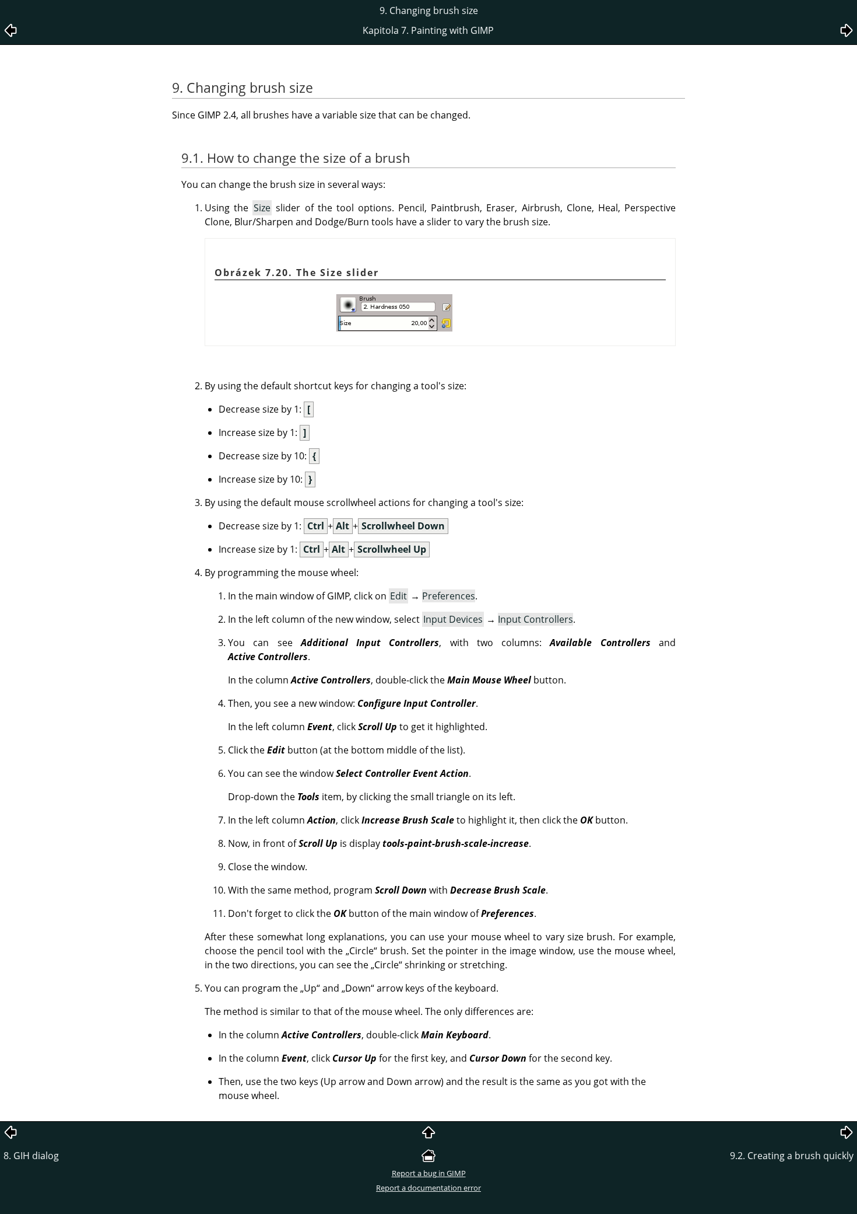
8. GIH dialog (31, 1155)
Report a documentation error (428, 1187)
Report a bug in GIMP (429, 1173)
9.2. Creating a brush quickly (792, 1155)
